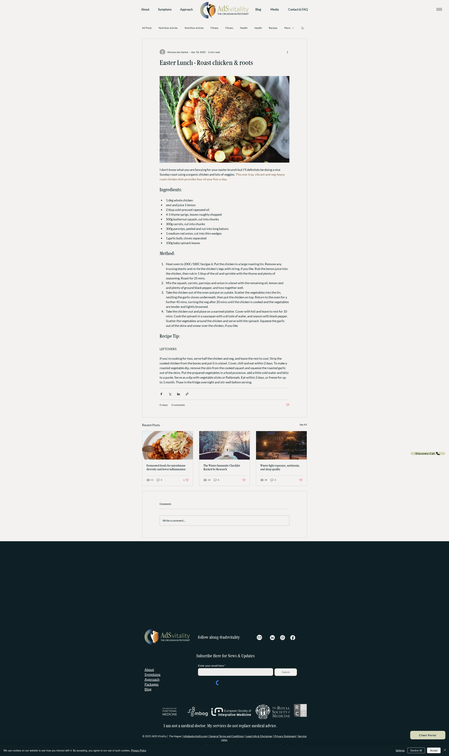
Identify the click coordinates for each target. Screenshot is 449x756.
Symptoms (152, 665)
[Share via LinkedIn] (178, 394)
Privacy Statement (285, 727)
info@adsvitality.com (195, 727)
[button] (439, 9)
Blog (148, 680)
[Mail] (259, 628)
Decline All (416, 750)
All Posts (147, 27)
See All (303, 424)
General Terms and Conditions (226, 727)
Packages (152, 675)
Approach (152, 670)
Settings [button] (400, 750)
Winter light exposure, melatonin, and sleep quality (280, 467)
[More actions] (287, 52)
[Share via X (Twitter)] (170, 394)
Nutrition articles (168, 27)
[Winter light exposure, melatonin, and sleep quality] (281, 445)
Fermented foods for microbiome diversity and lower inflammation (166, 467)
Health (243, 27)
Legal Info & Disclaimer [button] (259, 727)
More (287, 27)
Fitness (214, 27)
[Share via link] (187, 394)
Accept (434, 750)
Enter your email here (211, 656)
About (149, 660)
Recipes (273, 27)
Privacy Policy (138, 750)
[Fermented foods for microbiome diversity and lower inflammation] (167, 445)
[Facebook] (292, 628)
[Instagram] (282, 628)
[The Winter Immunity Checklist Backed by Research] (224, 445)
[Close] (445, 750)
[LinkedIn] (272, 628)
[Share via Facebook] (161, 394)
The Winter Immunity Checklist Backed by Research (221, 467)
